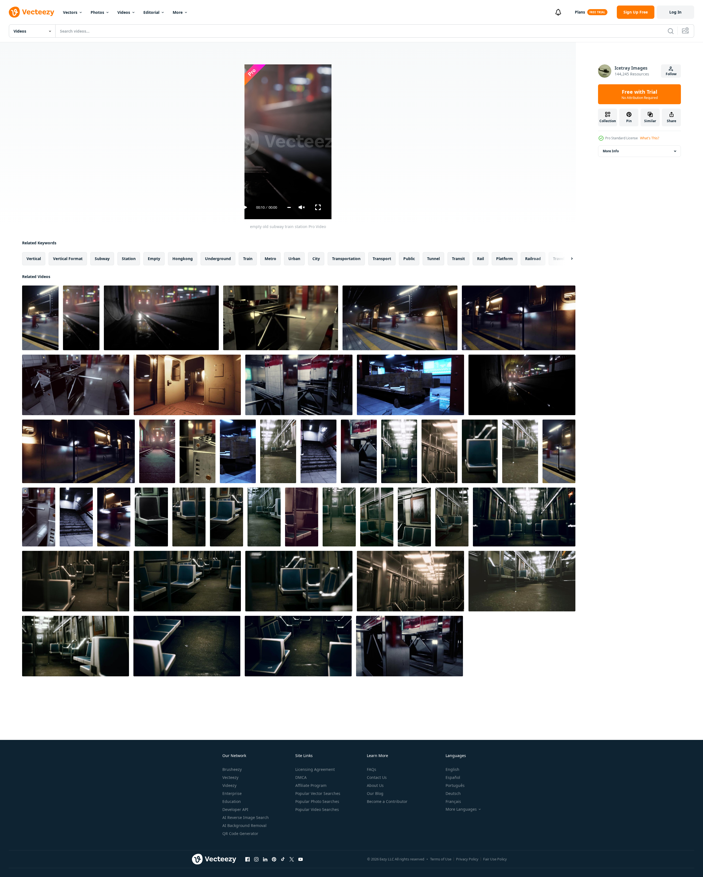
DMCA (301, 777)
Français (453, 801)
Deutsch (453, 793)
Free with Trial (640, 94)
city (316, 258)
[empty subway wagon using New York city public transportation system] (264, 517)
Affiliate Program (311, 785)
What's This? (649, 138)
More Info (611, 151)
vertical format (68, 258)
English (452, 769)
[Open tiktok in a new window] (283, 859)
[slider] (289, 207)
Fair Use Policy (495, 859)
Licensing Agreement (315, 769)
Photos (97, 12)
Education (231, 801)
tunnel (433, 258)
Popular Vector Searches (317, 793)
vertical (34, 258)
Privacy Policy (467, 859)
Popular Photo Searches (317, 801)
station (129, 258)
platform (504, 258)
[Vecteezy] (31, 12)
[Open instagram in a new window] (256, 859)
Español (453, 777)
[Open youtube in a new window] (300, 859)
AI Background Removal (244, 825)
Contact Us (377, 777)
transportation (346, 258)
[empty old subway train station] (40, 318)
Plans (580, 12)
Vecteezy (230, 777)
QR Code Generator (240, 833)
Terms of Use (440, 859)
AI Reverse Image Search (245, 817)
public (409, 258)
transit (458, 258)
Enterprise (232, 793)
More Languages (461, 809)
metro (270, 258)
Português (455, 785)
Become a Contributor (387, 801)
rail (480, 258)
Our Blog (375, 793)
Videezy (229, 785)
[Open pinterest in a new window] (274, 859)
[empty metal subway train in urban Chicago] (451, 517)
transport (382, 258)
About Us (375, 785)
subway (102, 258)
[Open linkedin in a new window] (265, 859)
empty (154, 258)
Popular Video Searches (317, 809)
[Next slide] (567, 258)
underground (218, 258)
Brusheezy (232, 769)
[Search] (670, 31)
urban (294, 258)
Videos (123, 12)
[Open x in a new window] (291, 859)
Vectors (70, 12)
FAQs (371, 769)
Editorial (151, 12)
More (178, 12)
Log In (675, 12)
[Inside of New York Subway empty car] (278, 451)
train (247, 258)
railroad (533, 258)
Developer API (235, 809)
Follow (671, 74)
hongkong (182, 258)
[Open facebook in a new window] (247, 859)
